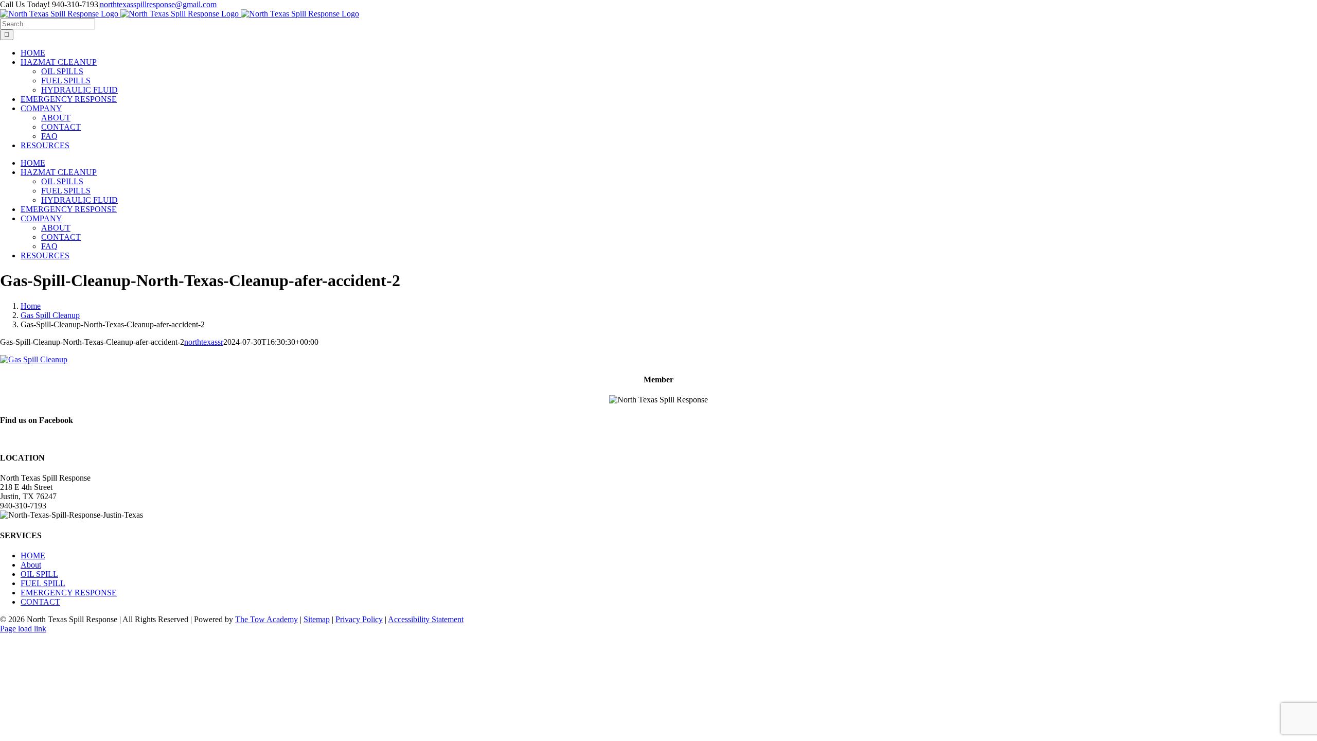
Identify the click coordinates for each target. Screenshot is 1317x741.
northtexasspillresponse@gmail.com (158, 4)
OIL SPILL (39, 574)
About (31, 564)
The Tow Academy (266, 619)
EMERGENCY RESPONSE (69, 592)
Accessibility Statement (426, 619)
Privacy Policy (359, 619)
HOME (33, 555)
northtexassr (203, 342)
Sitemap (317, 619)
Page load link (23, 628)
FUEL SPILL (43, 583)
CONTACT (40, 601)
